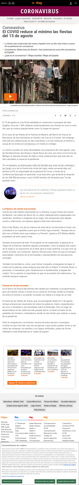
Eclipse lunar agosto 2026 (17, 406)
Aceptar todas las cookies (66, 481)
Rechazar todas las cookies (45, 481)
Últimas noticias (65, 406)
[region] (39, 463)
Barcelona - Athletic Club (14, 402)
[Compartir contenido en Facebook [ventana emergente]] (55, 115)
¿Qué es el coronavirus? (16, 55)
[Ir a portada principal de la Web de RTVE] (7, 417)
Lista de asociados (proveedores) (13, 476)
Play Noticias (39, 410)
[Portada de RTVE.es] (39, 3)
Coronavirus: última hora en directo (21, 49)
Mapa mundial (35, 55)
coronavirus (29, 144)
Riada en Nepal (50, 406)
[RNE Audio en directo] (13, 3)
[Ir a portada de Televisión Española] (21, 418)
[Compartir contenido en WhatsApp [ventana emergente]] (70, 115)
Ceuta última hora (34, 402)
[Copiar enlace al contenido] (75, 115)
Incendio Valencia (68, 402)
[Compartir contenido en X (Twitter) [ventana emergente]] (60, 115)
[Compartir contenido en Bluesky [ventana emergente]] (65, 115)
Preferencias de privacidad (12, 481)
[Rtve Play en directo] (9, 3)
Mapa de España (51, 55)
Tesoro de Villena (51, 402)
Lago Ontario (36, 406)
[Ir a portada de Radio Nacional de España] (35, 418)
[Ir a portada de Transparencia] (61, 418)
